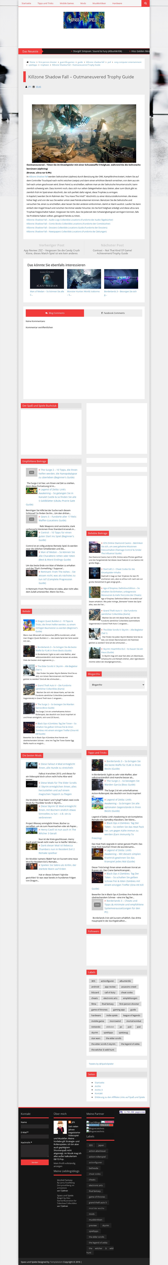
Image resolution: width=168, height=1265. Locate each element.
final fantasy (108, 1003)
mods (91, 1213)
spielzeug (123, 1032)
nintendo (95, 1026)
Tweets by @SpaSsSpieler (101, 1063)
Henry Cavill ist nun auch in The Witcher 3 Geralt (57, 831)
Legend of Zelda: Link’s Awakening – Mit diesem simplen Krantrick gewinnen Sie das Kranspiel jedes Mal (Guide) (123, 856)
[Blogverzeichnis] (95, 1128)
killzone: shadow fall (95, 62)
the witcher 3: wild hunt (102, 1049)
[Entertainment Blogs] (93, 1125)
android (95, 986)
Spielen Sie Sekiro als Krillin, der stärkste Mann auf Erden (57, 867)
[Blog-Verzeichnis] (107, 1122)
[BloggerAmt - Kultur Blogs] (95, 1131)
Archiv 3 (99, 1089)
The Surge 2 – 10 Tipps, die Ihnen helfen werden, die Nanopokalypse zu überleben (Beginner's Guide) (58, 473)
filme (93, 1003)
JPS (73, 1122)
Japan (101, 1145)
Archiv (98, 1086)
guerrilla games (67, 62)
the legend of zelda (130, 1043)
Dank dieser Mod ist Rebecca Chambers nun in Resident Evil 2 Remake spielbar (57, 849)
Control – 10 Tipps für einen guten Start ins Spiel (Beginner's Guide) (56, 536)
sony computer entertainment (127, 62)
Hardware (117, 3)
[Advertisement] (62, 38)
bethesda (93, 1168)
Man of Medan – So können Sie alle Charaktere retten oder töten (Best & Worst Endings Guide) (57, 556)
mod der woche (96, 1208)
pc (121, 1026)
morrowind (115, 1021)
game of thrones (99, 1009)
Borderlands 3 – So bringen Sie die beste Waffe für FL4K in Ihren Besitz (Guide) (123, 765)
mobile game (97, 1021)
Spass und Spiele (65, 1195)
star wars (95, 1038)
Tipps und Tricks (45, 3)
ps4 (109, 62)
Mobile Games (67, 3)
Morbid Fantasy (65, 1180)
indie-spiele (111, 1015)
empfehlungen (130, 998)
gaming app (119, 1009)
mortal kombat (133, 1021)
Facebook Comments (114, 313)
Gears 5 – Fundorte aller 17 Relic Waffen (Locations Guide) (57, 518)
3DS (93, 981)
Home (32, 62)
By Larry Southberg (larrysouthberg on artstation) (66, 1185)
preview (93, 1225)
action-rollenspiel (97, 1156)
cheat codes (127, 992)
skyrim (94, 1032)
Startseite (26, 3)
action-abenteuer (97, 1150)
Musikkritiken (99, 3)
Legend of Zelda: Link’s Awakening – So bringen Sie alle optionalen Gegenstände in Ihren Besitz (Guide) (123, 805)
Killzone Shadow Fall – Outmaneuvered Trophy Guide (76, 64)
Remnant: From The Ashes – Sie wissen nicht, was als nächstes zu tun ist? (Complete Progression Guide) (57, 577)
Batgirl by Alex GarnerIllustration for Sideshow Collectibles (67, 1201)
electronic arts (110, 998)
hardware (96, 1015)
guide (80, 62)
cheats (94, 998)
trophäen (45, 64)
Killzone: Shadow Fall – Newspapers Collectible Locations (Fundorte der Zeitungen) (67, 231)
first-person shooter (48, 62)
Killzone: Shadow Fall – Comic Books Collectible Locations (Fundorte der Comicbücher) (68, 223)
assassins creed (128, 986)
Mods (83, 3)
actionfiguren (107, 981)
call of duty (110, 992)
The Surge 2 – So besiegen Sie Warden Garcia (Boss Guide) (122, 782)
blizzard (95, 992)
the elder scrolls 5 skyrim (103, 1043)
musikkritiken (95, 1219)
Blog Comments (56, 313)
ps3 (129, 1026)
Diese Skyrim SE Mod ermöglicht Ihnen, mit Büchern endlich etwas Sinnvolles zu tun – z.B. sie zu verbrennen (57, 812)
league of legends (131, 1015)
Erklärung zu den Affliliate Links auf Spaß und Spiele (120, 1097)
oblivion (110, 1026)
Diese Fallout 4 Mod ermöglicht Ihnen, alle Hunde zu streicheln (57, 765)
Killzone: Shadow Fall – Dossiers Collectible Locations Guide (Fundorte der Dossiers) (67, 227)
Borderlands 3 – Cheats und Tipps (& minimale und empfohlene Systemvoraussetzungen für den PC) (124, 906)
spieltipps (33, 64)
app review (110, 986)
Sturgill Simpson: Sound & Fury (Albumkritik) (75, 51)
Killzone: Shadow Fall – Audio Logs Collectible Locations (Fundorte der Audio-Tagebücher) (70, 219)
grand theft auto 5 (98, 1202)
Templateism (56, 1261)
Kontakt (99, 1093)
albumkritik (125, 981)
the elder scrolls (113, 1038)
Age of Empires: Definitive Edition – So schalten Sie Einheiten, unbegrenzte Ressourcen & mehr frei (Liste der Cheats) (121, 592)
